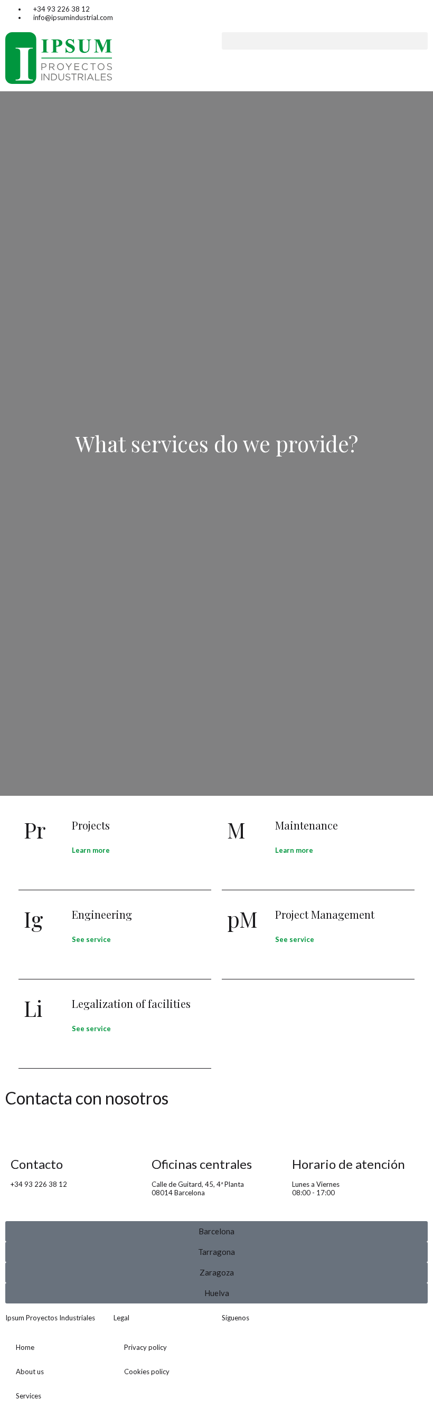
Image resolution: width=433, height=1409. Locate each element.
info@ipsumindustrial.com (50, 1192)
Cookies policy (147, 1371)
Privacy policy (145, 1347)
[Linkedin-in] (235, 1348)
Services (28, 1396)
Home (25, 1347)
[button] (325, 41)
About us (30, 1371)
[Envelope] (263, 1348)
